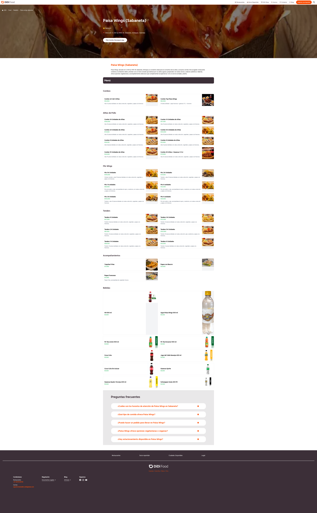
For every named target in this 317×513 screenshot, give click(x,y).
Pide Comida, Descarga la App (115, 40)
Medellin (15, 10)
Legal (203, 455)
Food (9, 10)
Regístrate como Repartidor (304, 2)
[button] (304, 2)
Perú (167, 471)
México (163, 471)
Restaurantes (116, 455)
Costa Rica (157, 471)
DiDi (5, 10)
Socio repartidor (144, 455)
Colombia (151, 471)
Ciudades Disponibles (176, 455)
